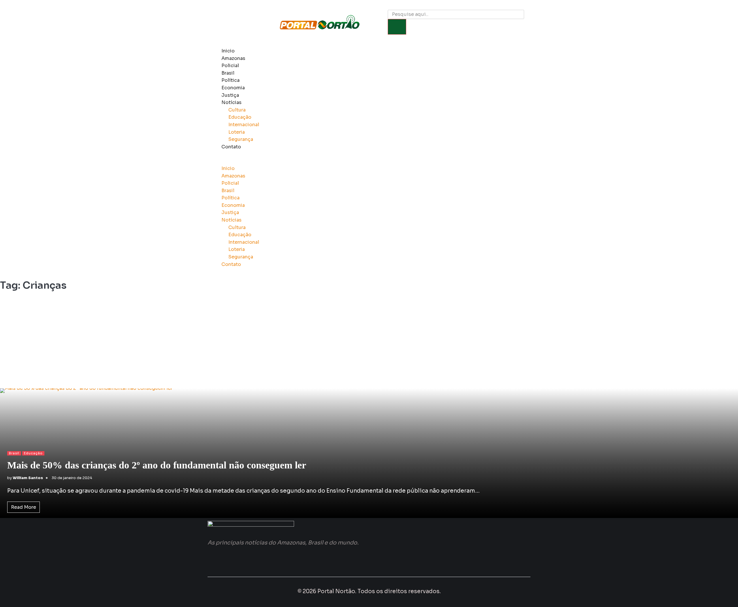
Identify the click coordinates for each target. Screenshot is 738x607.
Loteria (236, 132)
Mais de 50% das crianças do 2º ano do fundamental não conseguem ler (156, 465)
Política (230, 80)
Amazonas (233, 58)
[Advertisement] (369, 342)
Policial (230, 66)
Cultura (237, 110)
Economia (233, 88)
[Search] (397, 27)
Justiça (230, 95)
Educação (239, 117)
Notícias (231, 102)
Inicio (228, 51)
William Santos (28, 478)
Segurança (240, 139)
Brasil (227, 73)
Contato (231, 147)
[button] (353, 161)
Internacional (243, 125)
